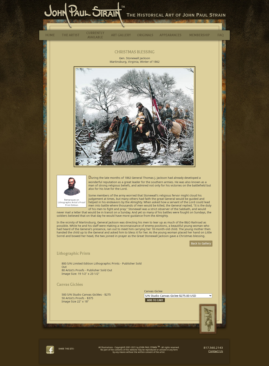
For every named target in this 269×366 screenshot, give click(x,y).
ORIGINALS (145, 35)
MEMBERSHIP (199, 35)
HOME (50, 35)
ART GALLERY (121, 35)
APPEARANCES (170, 35)
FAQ (220, 35)
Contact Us (215, 351)
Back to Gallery (201, 243)
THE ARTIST (71, 35)
